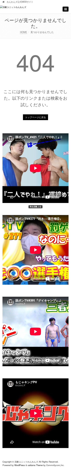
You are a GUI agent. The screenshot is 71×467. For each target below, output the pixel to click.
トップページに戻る (35, 117)
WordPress (19, 465)
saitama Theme (35, 465)
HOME (23, 32)
